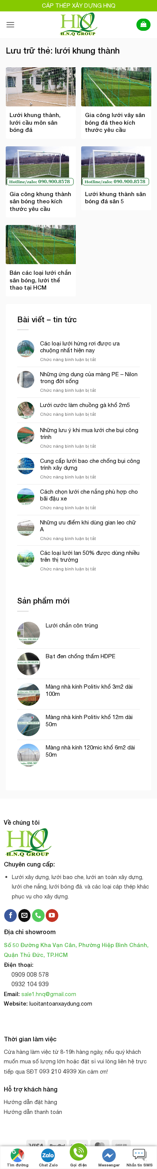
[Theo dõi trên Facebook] (10, 915)
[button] (10, 24)
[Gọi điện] (78, 1153)
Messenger (109, 1165)
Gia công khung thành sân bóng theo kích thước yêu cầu (40, 201)
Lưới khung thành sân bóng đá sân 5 (115, 197)
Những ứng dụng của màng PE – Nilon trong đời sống (89, 377)
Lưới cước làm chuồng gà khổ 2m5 (85, 405)
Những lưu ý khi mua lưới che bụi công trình (89, 433)
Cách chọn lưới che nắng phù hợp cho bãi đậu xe (89, 495)
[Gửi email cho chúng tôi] (24, 915)
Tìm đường (18, 1165)
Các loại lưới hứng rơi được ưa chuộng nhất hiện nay (80, 346)
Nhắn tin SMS (140, 1165)
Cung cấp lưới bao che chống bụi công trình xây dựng (90, 464)
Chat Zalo (48, 1165)
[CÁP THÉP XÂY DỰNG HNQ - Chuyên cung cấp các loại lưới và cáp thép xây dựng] (78, 24)
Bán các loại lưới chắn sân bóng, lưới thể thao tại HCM (40, 280)
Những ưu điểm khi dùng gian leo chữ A (88, 525)
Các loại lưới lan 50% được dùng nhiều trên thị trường (89, 556)
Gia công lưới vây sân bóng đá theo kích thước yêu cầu (115, 122)
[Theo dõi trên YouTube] (52, 915)
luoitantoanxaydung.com (60, 1003)
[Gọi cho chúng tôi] (38, 915)
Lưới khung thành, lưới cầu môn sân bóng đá (35, 122)
